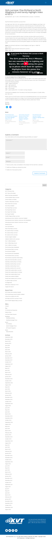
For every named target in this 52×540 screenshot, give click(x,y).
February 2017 (8, 374)
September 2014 (9, 422)
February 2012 (8, 474)
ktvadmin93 (9, 16)
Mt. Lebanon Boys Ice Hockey (11, 230)
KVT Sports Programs (11, 328)
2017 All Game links (9, 191)
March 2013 (8, 449)
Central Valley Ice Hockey (10, 199)
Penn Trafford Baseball (10, 241)
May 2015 (7, 409)
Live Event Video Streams (11, 314)
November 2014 (8, 418)
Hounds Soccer (8, 224)
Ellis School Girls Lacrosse (11, 203)
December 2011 (8, 478)
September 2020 (9, 337)
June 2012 (7, 466)
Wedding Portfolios (10, 318)
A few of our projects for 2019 (12, 296)
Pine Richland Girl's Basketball (12, 253)
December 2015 (8, 397)
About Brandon (9, 331)
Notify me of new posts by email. (14, 169)
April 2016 (7, 389)
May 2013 (7, 445)
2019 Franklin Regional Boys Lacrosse (13, 300)
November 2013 (8, 436)
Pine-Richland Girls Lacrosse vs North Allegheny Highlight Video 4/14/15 (38, 116)
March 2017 (8, 372)
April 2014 (7, 428)
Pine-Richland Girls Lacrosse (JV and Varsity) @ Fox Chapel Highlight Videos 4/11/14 (11, 116)
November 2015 (8, 399)
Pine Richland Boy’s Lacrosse (11, 249)
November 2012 (8, 457)
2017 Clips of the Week (10, 193)
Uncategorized (8, 282)
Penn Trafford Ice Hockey (10, 245)
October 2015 (8, 401)
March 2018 (8, 351)
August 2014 (8, 424)
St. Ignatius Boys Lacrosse (11, 280)
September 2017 (9, 364)
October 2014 (8, 420)
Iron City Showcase (9, 226)
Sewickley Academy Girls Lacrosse (13, 268)
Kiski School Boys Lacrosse (11, 228)
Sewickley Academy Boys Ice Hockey (13, 261)
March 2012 (8, 472)
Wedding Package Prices (11, 320)
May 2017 (7, 368)
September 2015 (9, 403)
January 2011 (8, 499)
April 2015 (7, 412)
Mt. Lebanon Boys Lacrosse (11, 232)
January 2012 (8, 476)
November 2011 (8, 480)
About (6, 330)
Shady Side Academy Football (11, 276)
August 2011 (8, 486)
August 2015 (8, 405)
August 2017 (8, 366)
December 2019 (8, 339)
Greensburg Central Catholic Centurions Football (16, 218)
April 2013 (7, 447)
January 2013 (8, 453)
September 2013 (9, 441)
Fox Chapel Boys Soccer (10, 209)
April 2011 (7, 493)
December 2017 (8, 358)
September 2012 (9, 461)
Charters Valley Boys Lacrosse (12, 201)
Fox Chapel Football (9, 214)
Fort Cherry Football (9, 205)
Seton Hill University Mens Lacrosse (13, 259)
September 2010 (9, 507)
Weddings (7, 316)
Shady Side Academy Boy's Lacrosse (13, 270)
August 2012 (8, 463)
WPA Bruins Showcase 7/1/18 (11, 284)
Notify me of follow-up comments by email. (16, 167)
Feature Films (8, 312)
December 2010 (8, 501)
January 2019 (8, 343)
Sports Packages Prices (11, 326)
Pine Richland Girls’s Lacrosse (26, 16)
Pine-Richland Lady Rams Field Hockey (14, 257)
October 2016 (8, 380)
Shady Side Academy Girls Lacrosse (13, 278)
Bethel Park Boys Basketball (11, 195)
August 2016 (8, 385)
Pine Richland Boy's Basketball (12, 247)
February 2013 (8, 451)
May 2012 (7, 468)
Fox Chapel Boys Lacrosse (11, 207)
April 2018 (7, 349)
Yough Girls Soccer (9, 286)
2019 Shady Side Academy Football (13, 292)
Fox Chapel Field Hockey (10, 212)
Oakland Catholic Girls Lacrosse (12, 239)
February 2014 (8, 432)
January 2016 (8, 395)
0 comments (37, 16)
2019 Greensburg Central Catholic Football (14, 294)
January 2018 (8, 355)
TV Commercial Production (11, 310)
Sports (6, 322)
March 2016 (8, 391)
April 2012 (7, 470)
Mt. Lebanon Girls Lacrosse (11, 234)
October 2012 (8, 459)
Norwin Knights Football (10, 237)
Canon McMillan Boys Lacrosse (12, 197)
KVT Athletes (9, 323)
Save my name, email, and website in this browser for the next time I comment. (25, 164)
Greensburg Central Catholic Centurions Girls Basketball (18, 220)
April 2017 (7, 370)
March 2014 (8, 430)
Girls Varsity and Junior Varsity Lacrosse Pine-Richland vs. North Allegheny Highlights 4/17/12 (24, 117)
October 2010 (8, 505)
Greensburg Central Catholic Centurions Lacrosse (16, 222)
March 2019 (8, 341)
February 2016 (8, 393)
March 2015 (8, 414)
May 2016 (7, 387)
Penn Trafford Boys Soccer (11, 243)
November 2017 (8, 360)
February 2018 (8, 353)
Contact (7, 306)
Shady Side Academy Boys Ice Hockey (13, 272)
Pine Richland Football (10, 251)
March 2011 (8, 495)
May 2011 (7, 490)
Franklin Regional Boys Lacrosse (12, 216)
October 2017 (8, 362)
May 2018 (7, 347)
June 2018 (7, 345)
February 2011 (8, 497)
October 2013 (8, 439)
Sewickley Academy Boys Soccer (12, 266)
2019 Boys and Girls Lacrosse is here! (13, 298)
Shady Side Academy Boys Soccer (12, 274)
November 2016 (8, 378)
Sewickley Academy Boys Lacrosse (13, 264)
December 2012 (8, 455)
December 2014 (8, 416)
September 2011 (9, 484)
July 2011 (7, 488)
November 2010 (8, 503)
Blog (6, 308)
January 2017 (8, 376)
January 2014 (8, 434)
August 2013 (8, 443)
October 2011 (8, 482)
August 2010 (8, 509)
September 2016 (9, 382)
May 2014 (7, 426)
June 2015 (7, 407)
